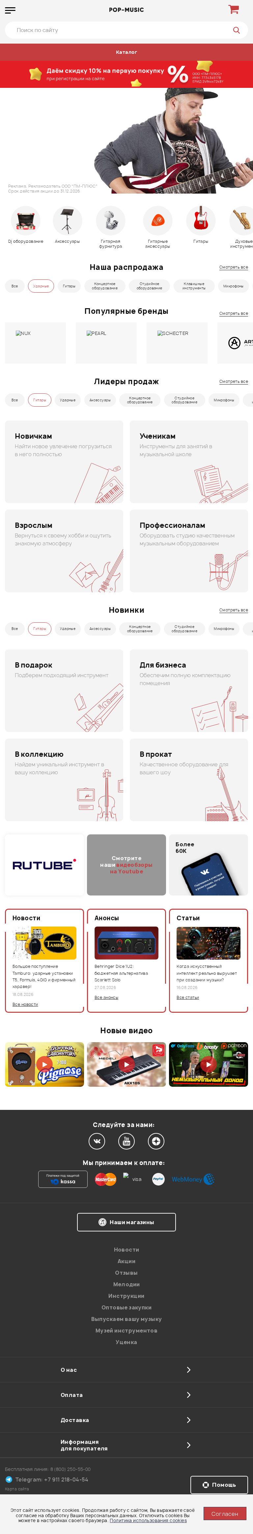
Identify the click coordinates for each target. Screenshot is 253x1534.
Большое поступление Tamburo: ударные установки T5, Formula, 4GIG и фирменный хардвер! (44, 976)
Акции (126, 1261)
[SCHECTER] (177, 342)
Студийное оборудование (149, 285)
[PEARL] (106, 342)
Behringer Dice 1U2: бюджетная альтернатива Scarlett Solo (121, 973)
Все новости (25, 1004)
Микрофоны (233, 286)
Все (15, 286)
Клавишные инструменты (194, 285)
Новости (126, 1249)
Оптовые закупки (126, 1307)
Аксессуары (100, 400)
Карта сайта (17, 1488)
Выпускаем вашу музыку (126, 1319)
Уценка (126, 1342)
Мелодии (126, 1284)
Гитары (69, 286)
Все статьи (188, 997)
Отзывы (126, 1272)
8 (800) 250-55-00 (70, 1469)
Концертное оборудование (105, 285)
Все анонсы (106, 997)
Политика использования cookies (148, 1520)
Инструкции (126, 1295)
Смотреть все (233, 267)
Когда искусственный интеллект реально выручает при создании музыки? (207, 973)
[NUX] (35, 342)
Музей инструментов (127, 1330)
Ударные (41, 286)
